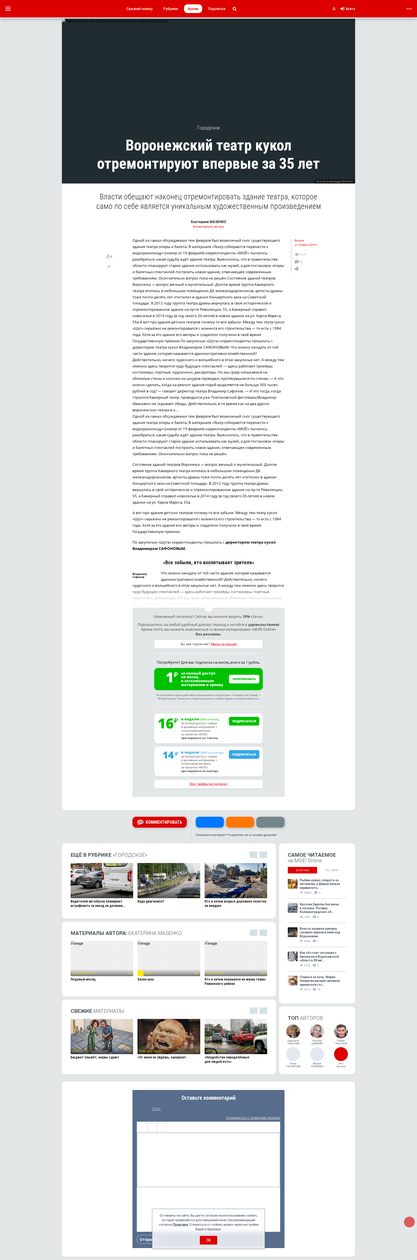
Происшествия (215, 973)
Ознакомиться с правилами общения (253, 1118)
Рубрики (170, 9)
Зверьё (149, 973)
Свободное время (83, 973)
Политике (180, 1224)
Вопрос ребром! (216, 1051)
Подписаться (244, 721)
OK (208, 1240)
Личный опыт (81, 1051)
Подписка (216, 9)
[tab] (302, 870)
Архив (193, 9)
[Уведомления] (334, 9)
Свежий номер (139, 9)
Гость (156, 1109)
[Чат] (409, 1222)
